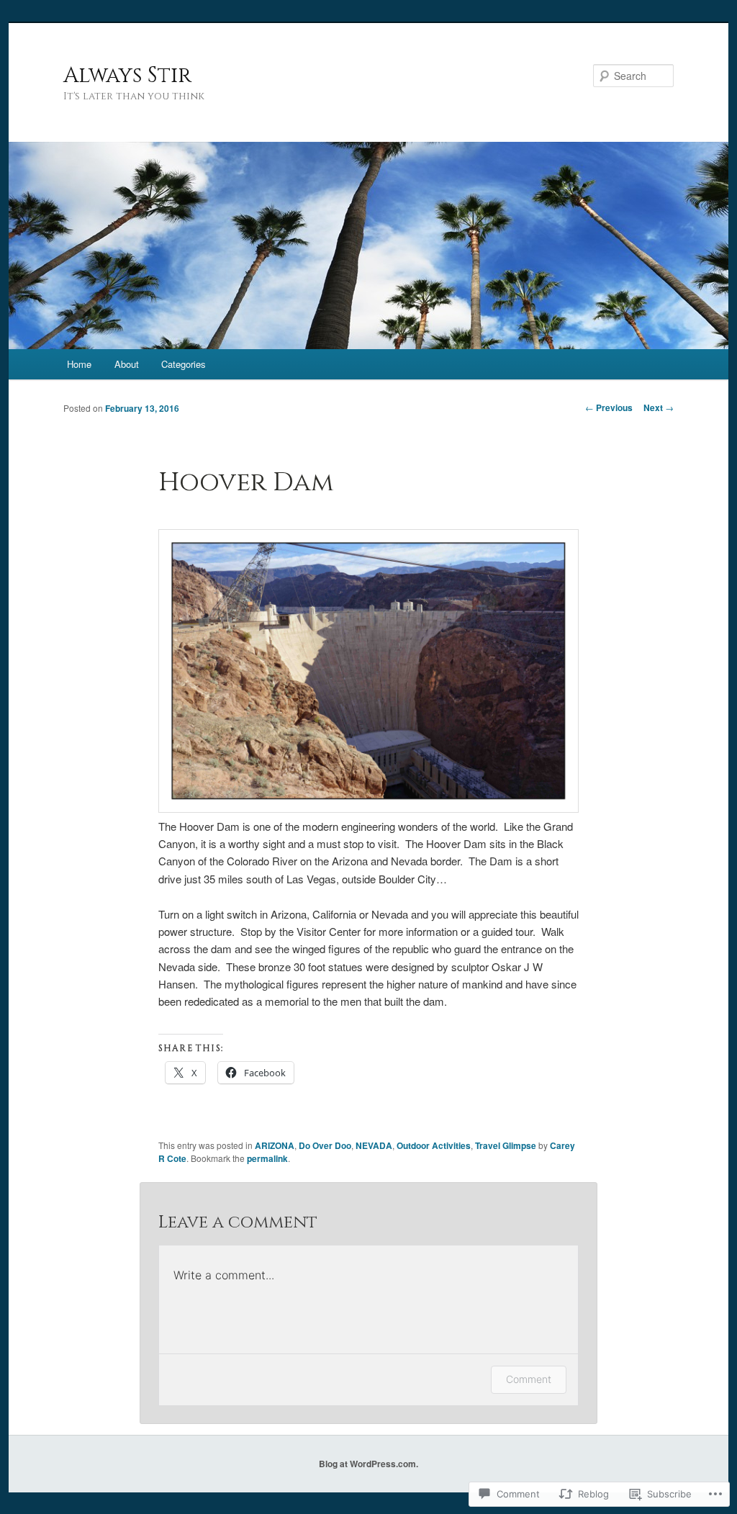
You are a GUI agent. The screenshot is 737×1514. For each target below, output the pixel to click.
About (126, 364)
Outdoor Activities (434, 1145)
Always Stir (127, 75)
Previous (609, 407)
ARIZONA (274, 1145)
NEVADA (374, 1145)
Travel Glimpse (505, 1145)
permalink (267, 1158)
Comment (528, 1379)
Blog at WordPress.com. (368, 1463)
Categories (183, 364)
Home (79, 364)
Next (658, 407)
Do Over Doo (325, 1145)
